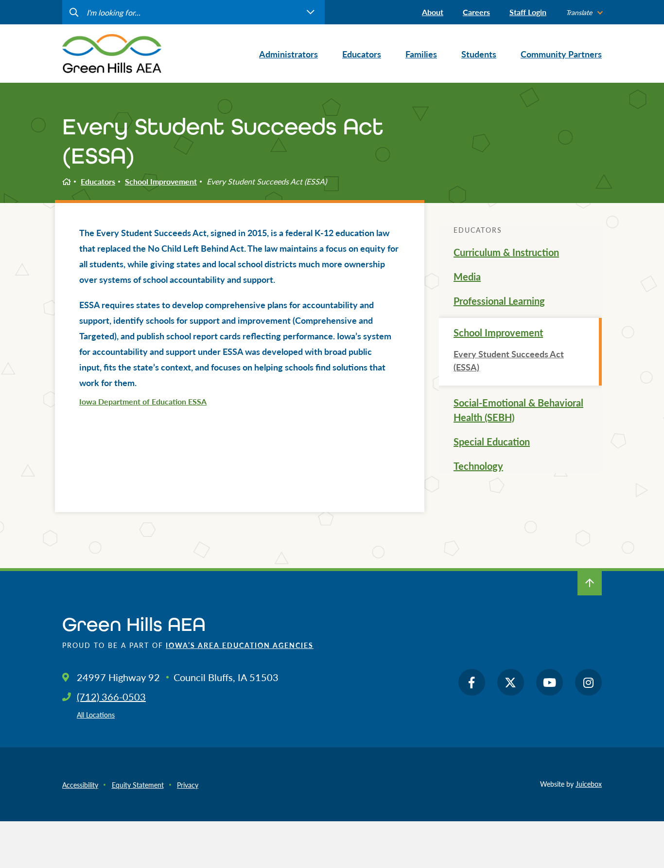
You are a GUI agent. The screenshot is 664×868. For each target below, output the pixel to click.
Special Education (492, 441)
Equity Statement (138, 785)
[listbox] (584, 12)
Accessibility (80, 785)
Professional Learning (499, 301)
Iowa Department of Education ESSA (143, 401)
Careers (476, 12)
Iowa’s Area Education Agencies (240, 645)
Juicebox (589, 784)
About (432, 12)
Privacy (187, 785)
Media (467, 276)
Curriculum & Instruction (506, 252)
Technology (478, 466)
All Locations (96, 715)
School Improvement (161, 181)
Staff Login (527, 12)
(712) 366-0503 (111, 696)
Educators (98, 181)
